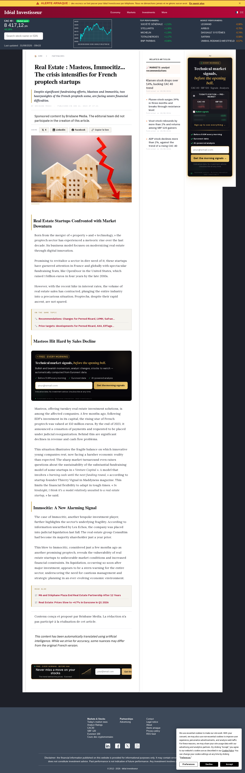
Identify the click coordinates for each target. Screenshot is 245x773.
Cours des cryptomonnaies (100, 737)
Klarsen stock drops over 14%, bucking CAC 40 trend (162, 84)
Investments (148, 12)
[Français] (237, 12)
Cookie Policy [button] (228, 750)
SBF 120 (91, 731)
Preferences (188, 764)
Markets (131, 12)
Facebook (80, 129)
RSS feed (151, 734)
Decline (209, 764)
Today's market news (97, 722)
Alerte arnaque (153, 728)
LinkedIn (60, 129)
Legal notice (152, 722)
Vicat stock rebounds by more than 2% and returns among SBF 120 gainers (164, 124)
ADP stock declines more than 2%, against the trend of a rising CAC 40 (163, 142)
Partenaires (58, 56)
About (149, 725)
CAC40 (90, 728)
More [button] (164, 12)
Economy (115, 12)
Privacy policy (153, 731)
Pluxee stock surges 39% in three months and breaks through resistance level (164, 105)
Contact (150, 719)
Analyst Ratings (95, 725)
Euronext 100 (93, 734)
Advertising (125, 722)
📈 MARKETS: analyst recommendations (158, 69)
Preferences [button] (185, 757)
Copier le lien (102, 129)
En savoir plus (196, 3)
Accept (229, 764)
